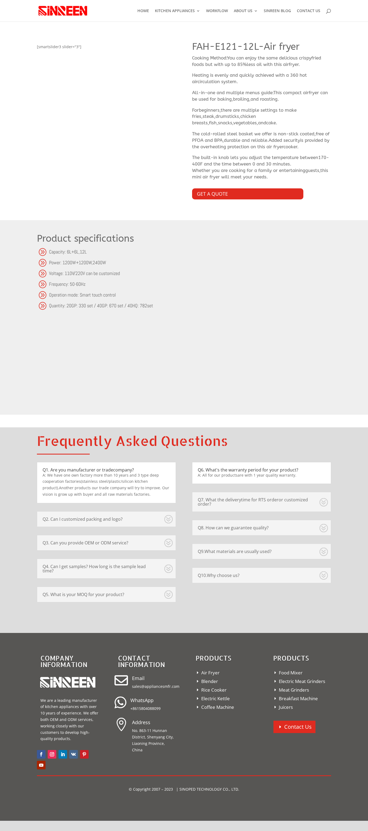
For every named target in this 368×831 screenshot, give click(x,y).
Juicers (286, 707)
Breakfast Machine (298, 698)
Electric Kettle (215, 698)
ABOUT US (243, 11)
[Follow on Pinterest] (84, 754)
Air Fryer (210, 673)
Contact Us (298, 726)
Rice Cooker (214, 690)
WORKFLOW (217, 11)
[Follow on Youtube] (41, 765)
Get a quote (212, 194)
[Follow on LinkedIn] (62, 754)
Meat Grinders (294, 690)
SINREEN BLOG (277, 11)
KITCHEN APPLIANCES (175, 11)
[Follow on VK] (73, 754)
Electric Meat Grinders (302, 681)
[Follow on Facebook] (41, 754)
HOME (143, 11)
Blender (209, 681)
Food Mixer (291, 673)
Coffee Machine (217, 707)
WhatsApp (142, 700)
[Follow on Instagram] (52, 754)
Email (138, 678)
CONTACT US (308, 11)
